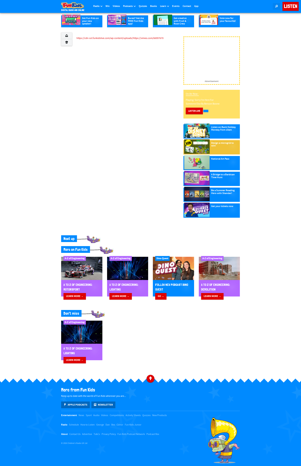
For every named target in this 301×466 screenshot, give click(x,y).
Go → (161, 296)
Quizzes (143, 6)
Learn (163, 6)
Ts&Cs (97, 434)
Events (176, 6)
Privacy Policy (109, 434)
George (100, 424)
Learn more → (74, 296)
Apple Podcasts (77, 405)
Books (153, 6)
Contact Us (75, 434)
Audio (96, 415)
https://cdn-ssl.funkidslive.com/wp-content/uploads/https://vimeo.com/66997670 (120, 38)
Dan (108, 424)
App (196, 6)
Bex (113, 424)
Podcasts (128, 6)
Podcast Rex (152, 434)
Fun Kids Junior (133, 424)
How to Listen (87, 424)
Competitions (117, 415)
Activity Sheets (133, 415)
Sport (89, 415)
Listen (290, 6)
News (81, 415)
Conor (120, 424)
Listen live (194, 110)
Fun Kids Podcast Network (131, 434)
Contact (187, 6)
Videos (116, 6)
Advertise (87, 434)
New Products (159, 415)
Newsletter (105, 405)
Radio (96, 6)
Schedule (74, 424)
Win (108, 6)
